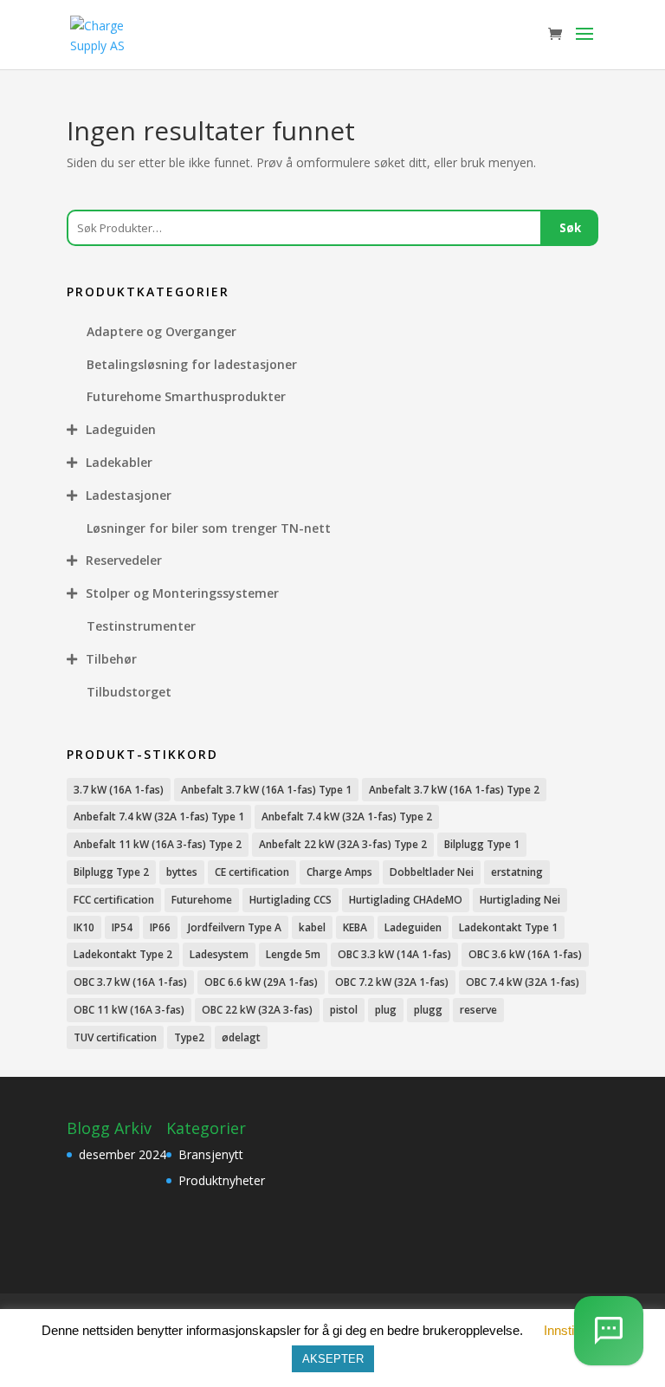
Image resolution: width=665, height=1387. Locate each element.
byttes (181, 872)
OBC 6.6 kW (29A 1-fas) (261, 982)
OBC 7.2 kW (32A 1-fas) (392, 982)
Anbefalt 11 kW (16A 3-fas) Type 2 (158, 844)
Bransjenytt (210, 1154)
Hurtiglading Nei (520, 899)
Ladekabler (119, 462)
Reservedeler (124, 560)
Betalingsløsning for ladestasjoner (192, 364)
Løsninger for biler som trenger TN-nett (209, 528)
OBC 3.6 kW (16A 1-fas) (525, 954)
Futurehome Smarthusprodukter (186, 396)
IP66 (160, 927)
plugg (428, 1009)
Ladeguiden (121, 429)
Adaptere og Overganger (161, 331)
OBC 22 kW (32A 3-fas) (257, 1009)
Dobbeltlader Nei (432, 872)
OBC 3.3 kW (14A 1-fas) (394, 954)
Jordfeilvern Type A (234, 927)
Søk (570, 228)
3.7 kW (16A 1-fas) (119, 789)
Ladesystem (219, 954)
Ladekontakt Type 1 (508, 927)
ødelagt (241, 1037)
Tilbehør (111, 659)
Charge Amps (339, 872)
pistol (344, 1009)
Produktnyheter (221, 1180)
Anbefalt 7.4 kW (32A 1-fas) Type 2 (346, 816)
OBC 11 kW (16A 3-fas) (129, 1009)
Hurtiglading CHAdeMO (405, 899)
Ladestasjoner (128, 495)
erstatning (517, 872)
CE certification (252, 872)
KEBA (355, 927)
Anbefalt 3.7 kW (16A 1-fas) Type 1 (266, 789)
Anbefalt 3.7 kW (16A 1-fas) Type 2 (454, 789)
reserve (478, 1009)
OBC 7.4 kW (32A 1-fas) (522, 982)
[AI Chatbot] (608, 1330)
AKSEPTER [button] (333, 1358)
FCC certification (114, 899)
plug (386, 1009)
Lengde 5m (293, 954)
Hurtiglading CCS (290, 899)
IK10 (84, 927)
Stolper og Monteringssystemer (182, 593)
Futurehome (201, 899)
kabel (312, 927)
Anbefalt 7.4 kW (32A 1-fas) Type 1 (159, 816)
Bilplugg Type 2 (111, 872)
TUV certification (115, 1037)
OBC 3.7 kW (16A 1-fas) (130, 982)
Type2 (189, 1037)
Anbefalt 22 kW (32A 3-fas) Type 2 (343, 844)
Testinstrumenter (141, 626)
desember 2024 (122, 1154)
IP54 (122, 927)
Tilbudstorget (129, 692)
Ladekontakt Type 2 (123, 954)
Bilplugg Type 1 (482, 844)
